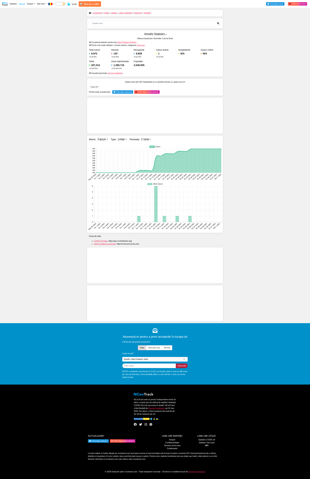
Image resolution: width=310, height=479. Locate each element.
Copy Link (94, 87)
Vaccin (22, 4)
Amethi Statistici (154, 34)
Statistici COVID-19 (206, 440)
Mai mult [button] (41, 4)
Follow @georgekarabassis (147, 92)
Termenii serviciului (172, 445)
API (206, 445)
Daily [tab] (142, 348)
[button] (51, 3)
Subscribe (181, 366)
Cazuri (102, 139)
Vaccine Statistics (115, 73)
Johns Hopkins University (105, 244)
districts (138, 13)
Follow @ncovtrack (298, 4)
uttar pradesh (125, 13)
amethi (147, 13)
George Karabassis (156, 408)
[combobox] (155, 359)
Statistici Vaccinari (207, 443)
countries (97, 13)
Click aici (141, 45)
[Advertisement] (155, 116)
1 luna (145, 139)
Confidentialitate (172, 443)
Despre (172, 440)
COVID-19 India (100, 241)
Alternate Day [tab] (154, 348)
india (106, 13)
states (114, 13)
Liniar (121, 139)
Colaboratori (172, 448)
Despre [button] (30, 4)
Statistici (13, 4)
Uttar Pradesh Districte (127, 42)
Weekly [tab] (167, 348)
